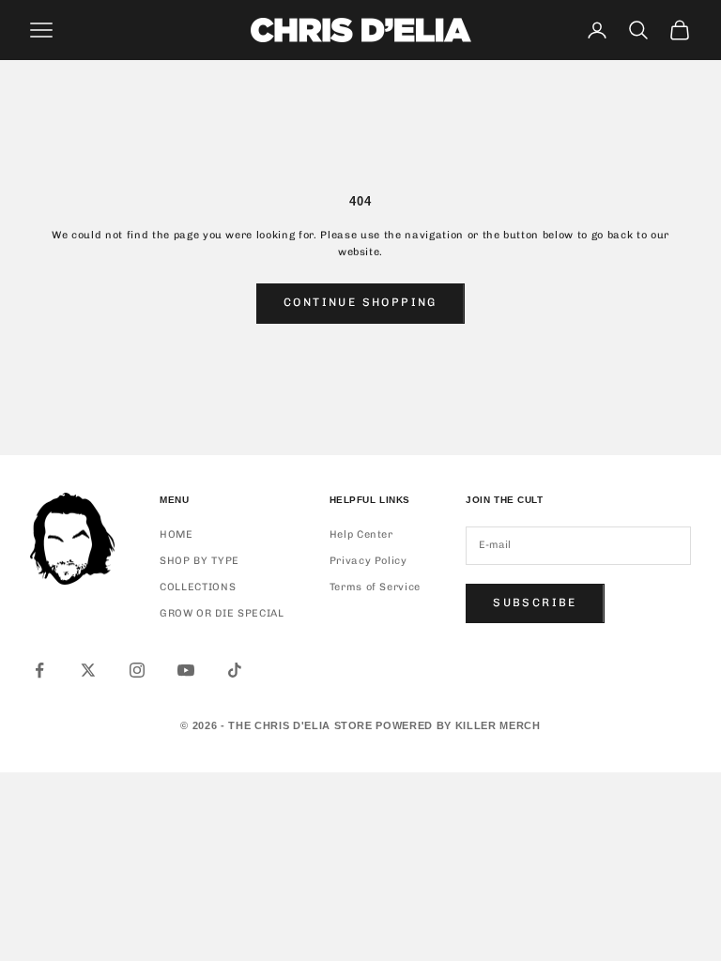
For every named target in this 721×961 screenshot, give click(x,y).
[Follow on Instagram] (137, 670)
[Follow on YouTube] (185, 670)
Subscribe (535, 602)
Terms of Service (376, 587)
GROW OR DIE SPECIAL (222, 613)
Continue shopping (360, 302)
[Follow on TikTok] (234, 670)
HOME (176, 534)
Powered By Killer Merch (458, 725)
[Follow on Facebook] (39, 670)
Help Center (361, 534)
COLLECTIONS (198, 587)
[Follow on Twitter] (88, 670)
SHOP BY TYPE (199, 561)
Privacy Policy (368, 561)
